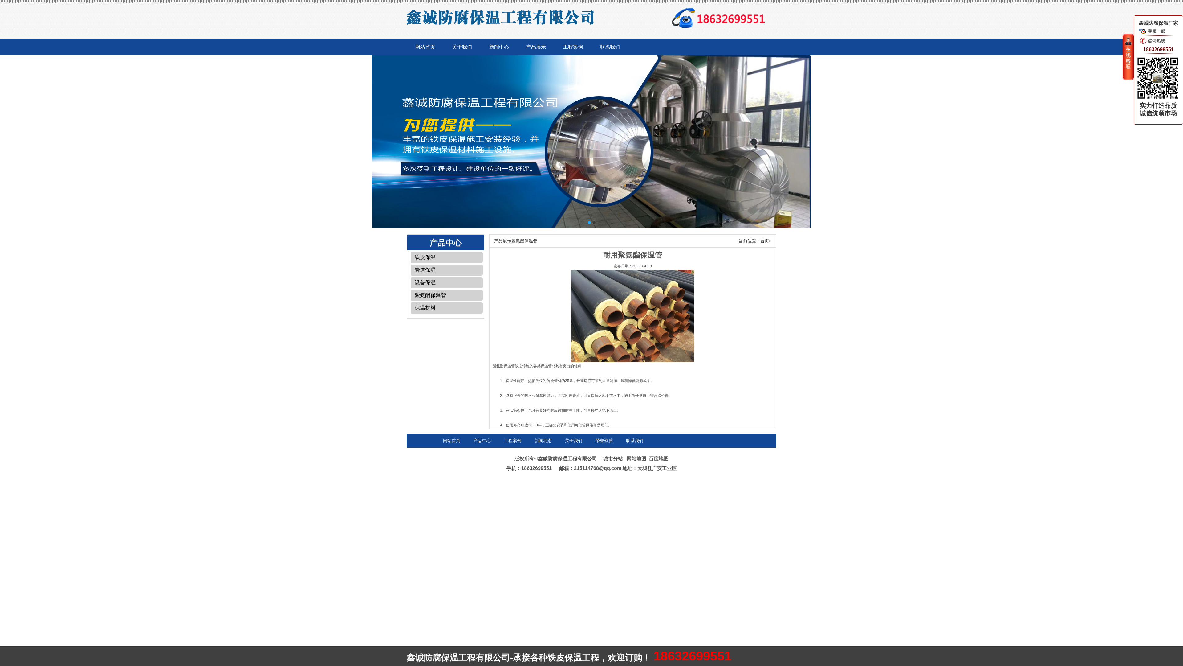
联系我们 (610, 47)
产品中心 (482, 440)
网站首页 (425, 47)
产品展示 (536, 47)
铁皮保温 (425, 257)
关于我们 (462, 47)
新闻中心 (499, 47)
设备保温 (425, 283)
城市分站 (613, 458)
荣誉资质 (604, 440)
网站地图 (636, 458)
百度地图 (659, 458)
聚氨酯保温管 (430, 295)
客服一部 (1156, 31)
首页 (764, 240)
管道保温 (425, 270)
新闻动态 (543, 440)
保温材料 (425, 308)
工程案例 (573, 47)
